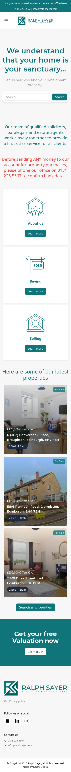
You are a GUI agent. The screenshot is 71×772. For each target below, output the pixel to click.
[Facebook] (7, 721)
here (64, 3)
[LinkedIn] (17, 721)
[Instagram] (26, 721)
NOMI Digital (40, 766)
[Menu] (6, 20)
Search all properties (35, 607)
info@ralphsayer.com (45, 9)
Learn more (35, 233)
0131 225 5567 (22, 9)
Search (59, 97)
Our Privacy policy (14, 701)
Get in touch (36, 652)
